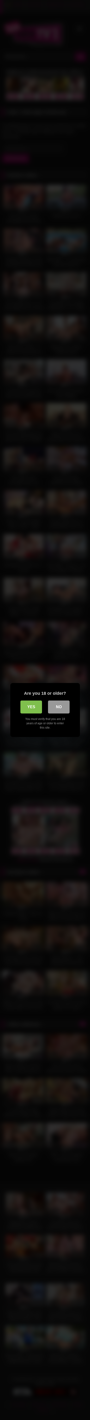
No (59, 707)
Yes (31, 707)
